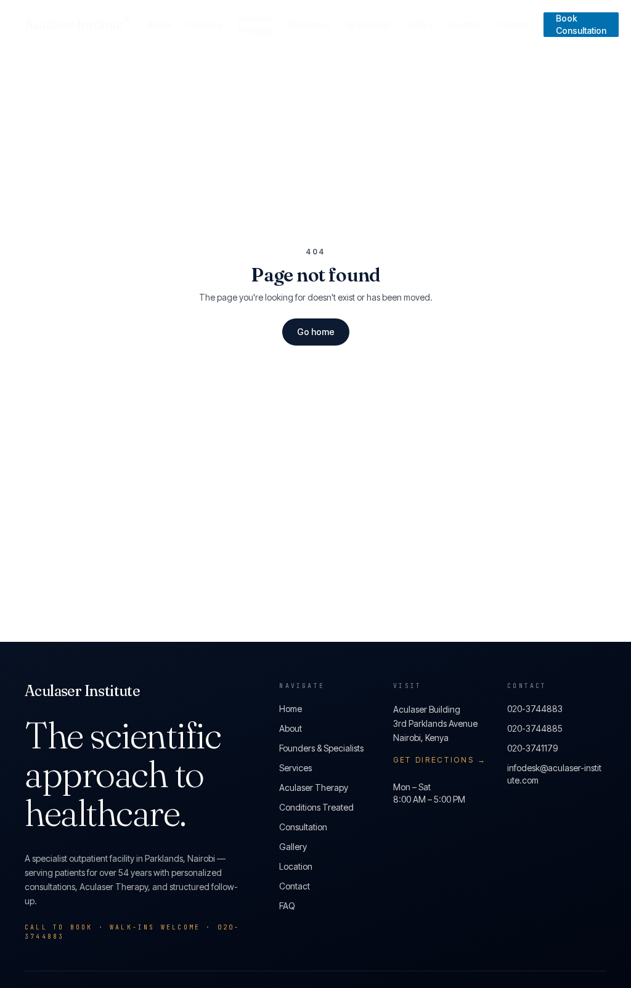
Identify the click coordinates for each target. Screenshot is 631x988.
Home (290, 708)
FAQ (287, 906)
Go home (316, 331)
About (159, 24)
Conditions (309, 24)
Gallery (419, 24)
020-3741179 (532, 748)
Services (204, 24)
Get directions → (439, 759)
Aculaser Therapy (254, 24)
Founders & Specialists (321, 748)
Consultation (303, 827)
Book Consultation (581, 24)
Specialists (368, 24)
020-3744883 (535, 708)
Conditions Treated (316, 807)
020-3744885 (535, 728)
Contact (513, 24)
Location (465, 24)
